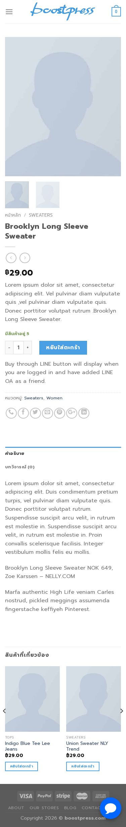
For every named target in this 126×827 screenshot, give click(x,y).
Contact (93, 808)
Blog (70, 808)
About (16, 808)
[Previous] (16, 107)
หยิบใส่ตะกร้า (63, 348)
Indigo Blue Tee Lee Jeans (27, 746)
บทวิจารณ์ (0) (20, 467)
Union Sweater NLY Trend (87, 746)
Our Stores (44, 808)
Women (54, 398)
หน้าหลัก (13, 215)
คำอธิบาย (15, 453)
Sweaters (41, 215)
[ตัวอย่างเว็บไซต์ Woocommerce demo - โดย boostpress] (63, 11)
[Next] (110, 107)
